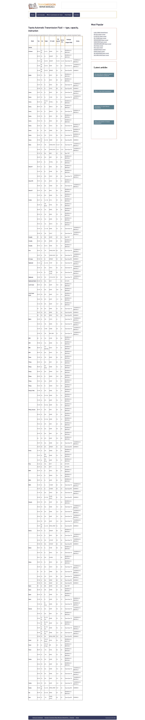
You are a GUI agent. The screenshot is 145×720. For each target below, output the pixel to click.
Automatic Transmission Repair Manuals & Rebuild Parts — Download (59, 717)
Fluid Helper (68, 15)
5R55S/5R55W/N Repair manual (101, 40)
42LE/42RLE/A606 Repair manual (101, 55)
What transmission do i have (55, 15)
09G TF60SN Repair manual (100, 38)
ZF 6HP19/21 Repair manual (100, 36)
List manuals (41, 15)
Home (32, 15)
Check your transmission (37, 717)
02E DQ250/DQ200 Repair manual (101, 53)
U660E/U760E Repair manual (100, 42)
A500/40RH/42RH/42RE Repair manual (102, 43)
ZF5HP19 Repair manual (99, 51)
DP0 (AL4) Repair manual (99, 34)
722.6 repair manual (98, 47)
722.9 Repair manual (98, 45)
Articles (76, 15)
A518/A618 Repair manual (100, 49)
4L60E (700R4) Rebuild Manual (101, 32)
